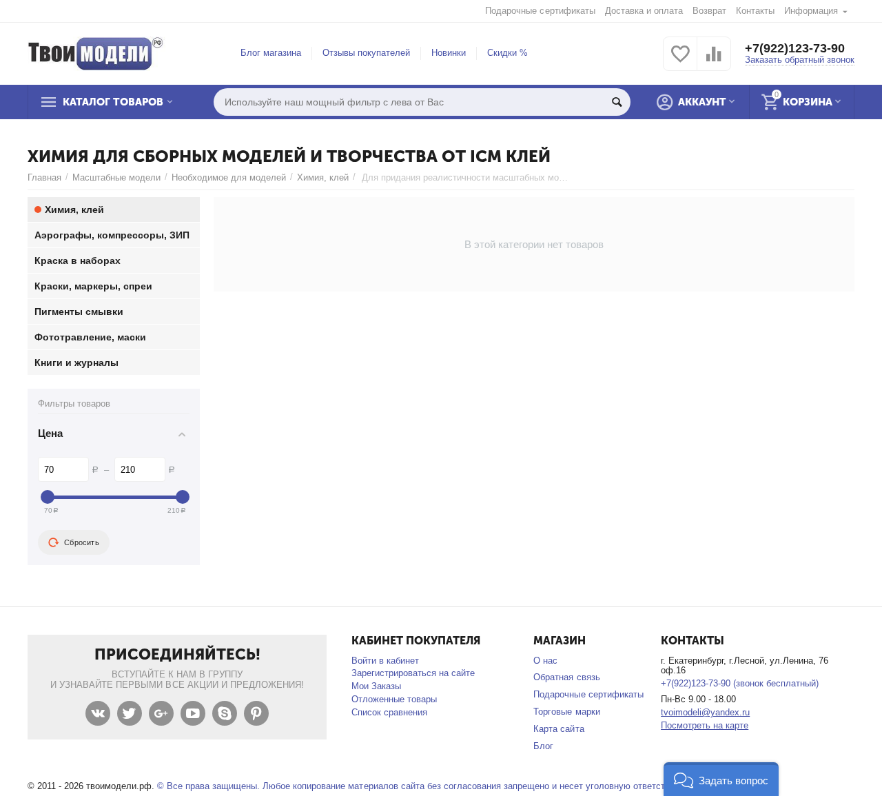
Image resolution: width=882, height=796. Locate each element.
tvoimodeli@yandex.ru (705, 712)
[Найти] (616, 102)
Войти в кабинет (385, 660)
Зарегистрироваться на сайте (413, 673)
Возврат (709, 11)
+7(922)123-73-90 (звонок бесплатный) (740, 683)
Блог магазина (270, 53)
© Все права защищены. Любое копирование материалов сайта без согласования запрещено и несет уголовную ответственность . (432, 786)
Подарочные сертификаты (540, 11)
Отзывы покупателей (366, 53)
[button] (721, 779)
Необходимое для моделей (229, 177)
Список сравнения (389, 712)
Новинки (448, 53)
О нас (545, 660)
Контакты (755, 11)
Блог (543, 746)
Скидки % (507, 53)
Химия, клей (323, 177)
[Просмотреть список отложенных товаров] (680, 62)
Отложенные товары (394, 699)
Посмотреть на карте (704, 725)
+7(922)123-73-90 (795, 48)
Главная (44, 177)
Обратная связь (566, 677)
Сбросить (81, 542)
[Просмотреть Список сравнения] (714, 62)
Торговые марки (566, 711)
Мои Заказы (376, 686)
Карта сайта (558, 729)
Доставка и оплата (644, 11)
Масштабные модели (116, 177)
